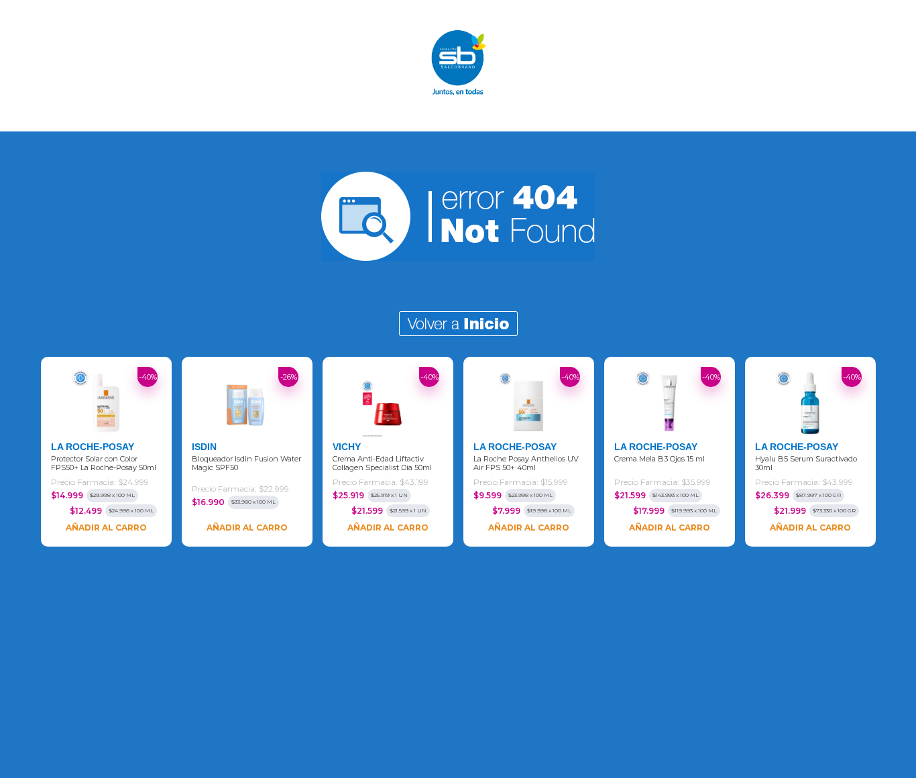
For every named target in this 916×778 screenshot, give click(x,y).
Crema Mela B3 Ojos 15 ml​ (659, 459)
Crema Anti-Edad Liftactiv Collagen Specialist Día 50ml (382, 463)
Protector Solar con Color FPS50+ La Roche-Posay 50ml (103, 463)
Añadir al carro (106, 527)
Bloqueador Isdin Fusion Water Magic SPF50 (246, 463)
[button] (14, 452)
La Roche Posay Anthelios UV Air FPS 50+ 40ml (526, 463)
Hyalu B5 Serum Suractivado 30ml (806, 463)
